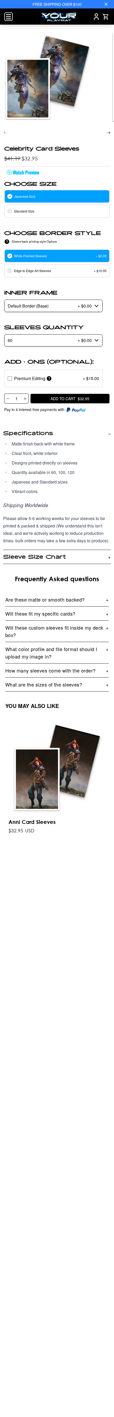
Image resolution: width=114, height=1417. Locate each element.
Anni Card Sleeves (32, 822)
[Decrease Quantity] (7, 399)
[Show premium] (49, 378)
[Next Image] (108, 132)
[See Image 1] (47, 77)
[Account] (96, 16)
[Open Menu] (8, 16)
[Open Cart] (105, 16)
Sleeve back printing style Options (34, 241)
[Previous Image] (5, 132)
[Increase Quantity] (25, 399)
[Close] (106, 4)
